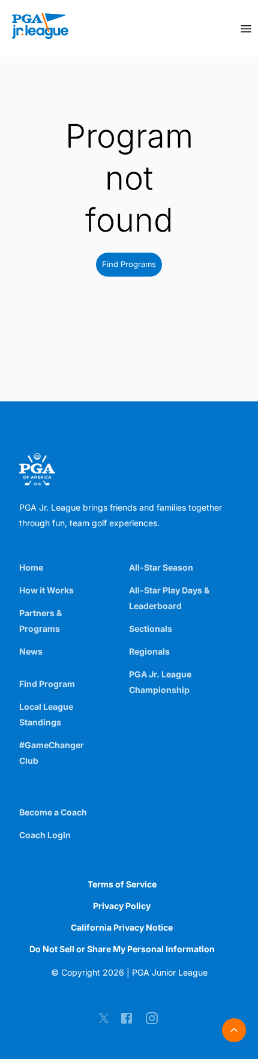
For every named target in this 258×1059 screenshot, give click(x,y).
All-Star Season (161, 567)
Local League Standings (46, 714)
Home (31, 567)
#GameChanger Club (51, 753)
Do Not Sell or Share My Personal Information (122, 949)
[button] (129, 265)
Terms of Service (122, 884)
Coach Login (45, 835)
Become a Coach (53, 812)
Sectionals (150, 628)
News (31, 651)
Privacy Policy (122, 906)
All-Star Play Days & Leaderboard (169, 598)
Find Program (47, 684)
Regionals (149, 651)
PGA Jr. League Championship (160, 682)
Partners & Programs (40, 621)
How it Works (46, 590)
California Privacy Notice (122, 927)
